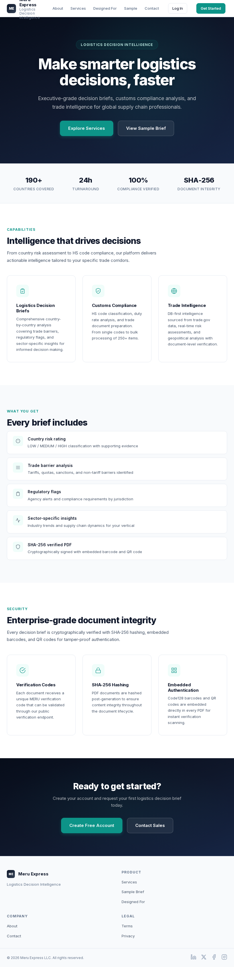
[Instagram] (224, 957)
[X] (204, 957)
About (12, 926)
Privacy (128, 936)
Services (129, 882)
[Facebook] (214, 957)
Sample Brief (133, 891)
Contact (14, 936)
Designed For (133, 901)
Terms (127, 926)
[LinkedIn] (193, 957)
